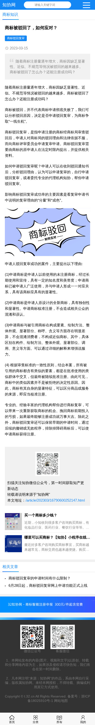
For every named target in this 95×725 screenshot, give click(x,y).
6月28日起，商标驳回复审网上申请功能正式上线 (48, 585)
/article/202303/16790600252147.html (55, 500)
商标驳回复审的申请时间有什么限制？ (40, 578)
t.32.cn (29, 696)
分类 (35, 722)
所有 (59, 722)
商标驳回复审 (16, 38)
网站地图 (61, 701)
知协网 (9, 4)
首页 (12, 722)
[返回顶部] (85, 647)
